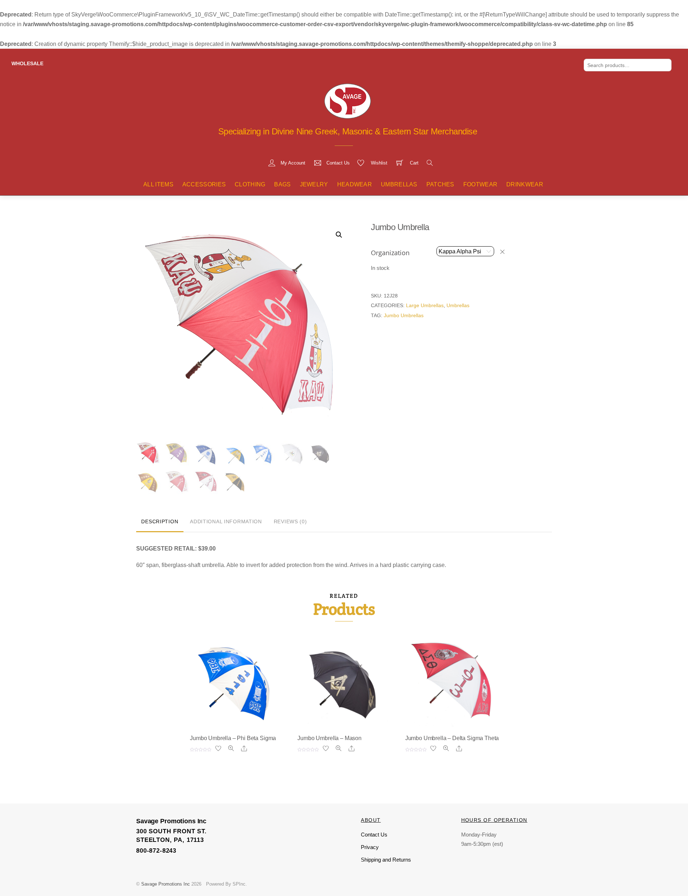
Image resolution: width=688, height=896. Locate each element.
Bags (282, 184)
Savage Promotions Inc (165, 884)
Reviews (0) (290, 521)
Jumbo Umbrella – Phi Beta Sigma (233, 738)
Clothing (250, 184)
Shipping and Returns (386, 860)
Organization (390, 252)
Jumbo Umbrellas (404, 315)
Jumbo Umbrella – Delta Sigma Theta (452, 738)
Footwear (480, 184)
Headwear (354, 184)
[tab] (159, 522)
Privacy (370, 847)
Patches (440, 184)
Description (159, 521)
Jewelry (314, 184)
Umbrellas (399, 184)
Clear (506, 252)
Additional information (226, 521)
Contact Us (374, 834)
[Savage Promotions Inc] (347, 100)
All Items (158, 184)
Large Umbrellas (425, 305)
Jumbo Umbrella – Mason (329, 738)
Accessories (204, 184)
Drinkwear (524, 184)
